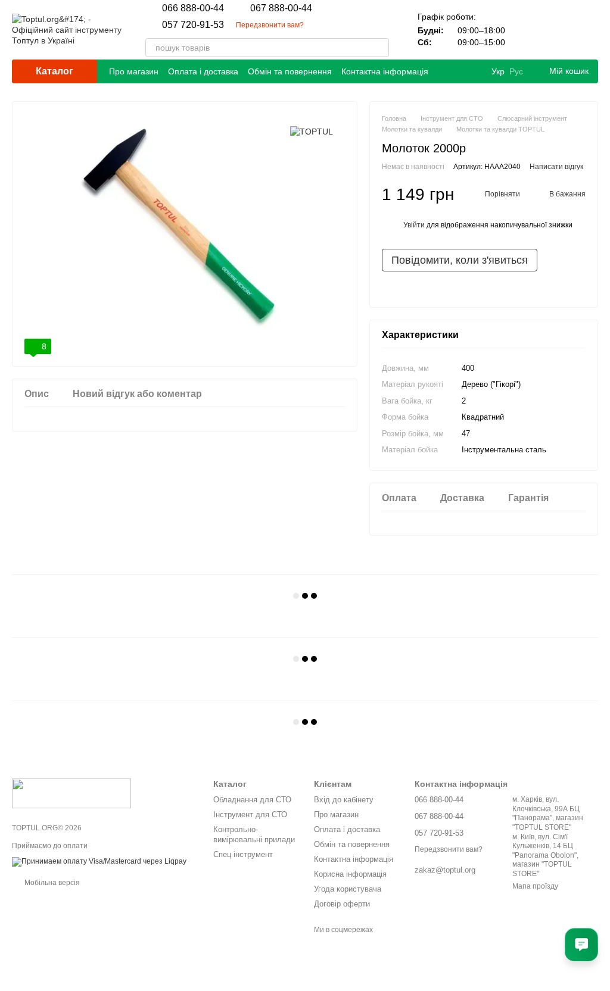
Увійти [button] (414, 225)
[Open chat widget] (581, 944)
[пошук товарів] (379, 47)
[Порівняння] (526, 29)
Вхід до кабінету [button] (344, 799)
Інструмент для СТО (250, 814)
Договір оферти (342, 903)
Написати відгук (556, 166)
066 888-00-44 (193, 8)
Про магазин (133, 71)
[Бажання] (557, 29)
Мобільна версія (51, 883)
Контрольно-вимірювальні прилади (254, 834)
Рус (516, 71)
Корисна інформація (350, 874)
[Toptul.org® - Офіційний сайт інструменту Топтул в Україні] (71, 793)
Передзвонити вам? (270, 25)
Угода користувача (347, 888)
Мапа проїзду (535, 886)
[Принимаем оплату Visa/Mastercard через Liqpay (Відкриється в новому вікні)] (99, 861)
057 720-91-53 (193, 25)
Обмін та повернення (290, 71)
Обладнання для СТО (252, 799)
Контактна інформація (384, 71)
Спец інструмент (243, 854)
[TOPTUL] (311, 131)
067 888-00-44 (281, 8)
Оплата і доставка (203, 71)
